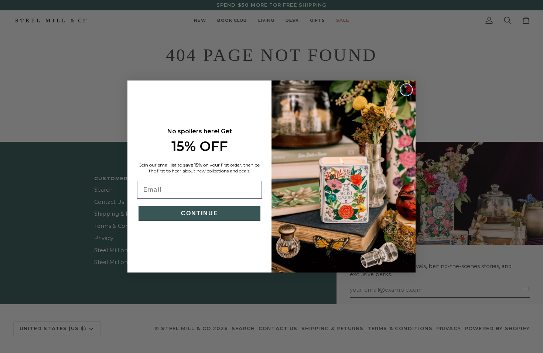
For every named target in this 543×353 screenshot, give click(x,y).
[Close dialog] (406, 89)
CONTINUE (199, 213)
